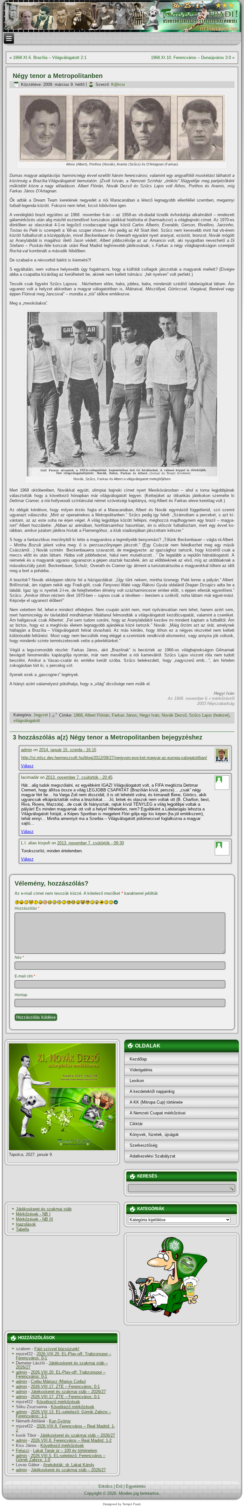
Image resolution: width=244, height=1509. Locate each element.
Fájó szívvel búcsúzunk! (56, 1348)
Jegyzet (40, 715)
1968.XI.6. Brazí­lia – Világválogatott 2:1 (49, 57)
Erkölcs (105, 1486)
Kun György (60, 1421)
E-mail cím (25, 976)
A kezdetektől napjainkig (152, 1091)
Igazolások (26, 1224)
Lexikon (137, 1080)
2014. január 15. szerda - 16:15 (67, 749)
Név (19, 957)
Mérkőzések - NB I (33, 1214)
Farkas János (124, 715)
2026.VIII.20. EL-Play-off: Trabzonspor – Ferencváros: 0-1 (63, 1355)
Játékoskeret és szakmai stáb (43, 1209)
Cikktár (136, 1123)
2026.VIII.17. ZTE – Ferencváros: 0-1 (65, 1386)
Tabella (22, 1229)
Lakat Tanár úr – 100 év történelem (65, 1450)
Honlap (21, 995)
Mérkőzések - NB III (34, 1219)
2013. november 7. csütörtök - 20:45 (79, 777)
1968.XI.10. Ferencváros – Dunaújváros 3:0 (191, 57)
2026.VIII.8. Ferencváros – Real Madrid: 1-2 (65, 1428)
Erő (119, 1486)
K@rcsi (118, 84)
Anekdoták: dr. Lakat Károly (68, 1464)
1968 (78, 715)
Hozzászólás (27, 908)
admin (26, 749)
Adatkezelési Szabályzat (152, 1156)
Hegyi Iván (149, 715)
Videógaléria (141, 1069)
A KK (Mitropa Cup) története (156, 1102)
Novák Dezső (174, 715)
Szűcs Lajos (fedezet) (209, 715)
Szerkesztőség (143, 1145)
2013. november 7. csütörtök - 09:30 (90, 843)
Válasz (27, 766)
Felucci (22, 1450)
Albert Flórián (97, 715)
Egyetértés (136, 1486)
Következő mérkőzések (58, 1401)
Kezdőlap (138, 1059)
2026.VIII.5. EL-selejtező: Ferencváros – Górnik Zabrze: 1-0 (60, 1457)
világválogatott (26, 720)
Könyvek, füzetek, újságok (154, 1134)
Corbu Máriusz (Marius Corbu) (58, 1381)
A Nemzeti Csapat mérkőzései (158, 1113)
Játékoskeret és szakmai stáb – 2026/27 (62, 1365)
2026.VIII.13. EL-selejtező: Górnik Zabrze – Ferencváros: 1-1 (63, 1413)
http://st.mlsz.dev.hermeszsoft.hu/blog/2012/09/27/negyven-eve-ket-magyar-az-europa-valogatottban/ (114, 757)
